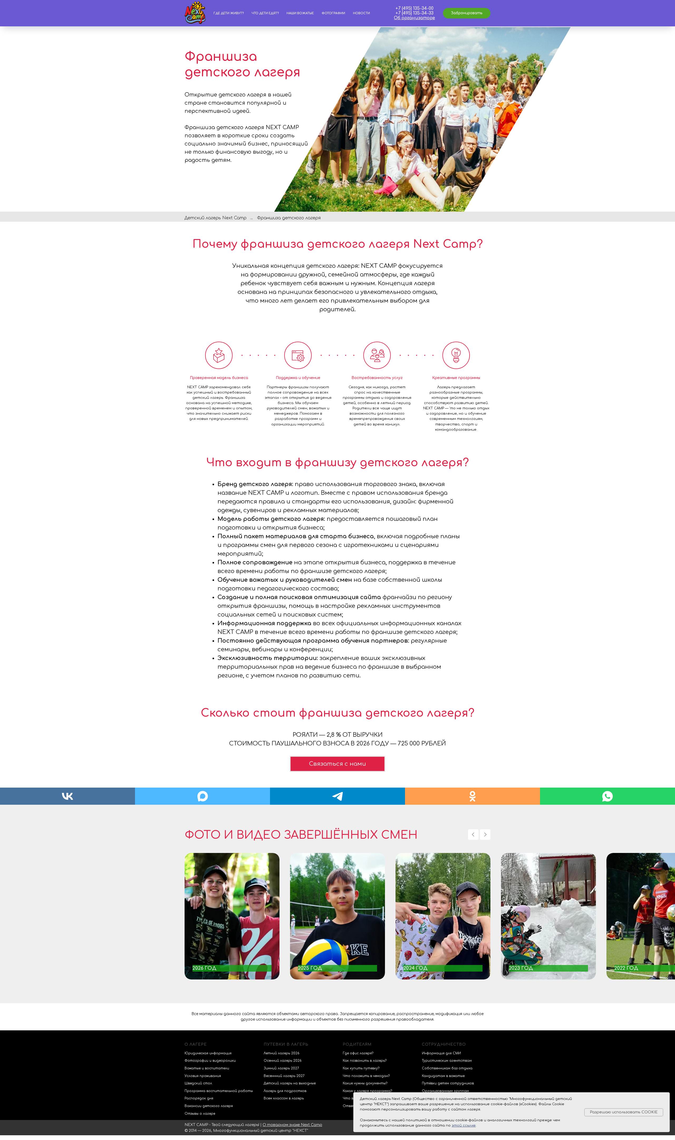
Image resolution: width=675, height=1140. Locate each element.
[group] (232, 916)
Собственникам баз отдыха (447, 1068)
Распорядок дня (199, 1098)
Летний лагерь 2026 (282, 1053)
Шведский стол (198, 1083)
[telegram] (337, 796)
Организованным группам (445, 1091)
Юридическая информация (208, 1053)
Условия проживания (203, 1076)
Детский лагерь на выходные (290, 1083)
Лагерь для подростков (285, 1091)
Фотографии (333, 13)
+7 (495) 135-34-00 (414, 8)
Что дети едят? (265, 13)
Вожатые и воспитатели (207, 1068)
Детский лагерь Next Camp (216, 218)
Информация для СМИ (441, 1053)
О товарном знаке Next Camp (292, 1125)
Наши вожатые (300, 13)
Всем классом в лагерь (284, 1098)
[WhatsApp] (607, 796)
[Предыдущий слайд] (473, 834)
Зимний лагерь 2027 (281, 1068)
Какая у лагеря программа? (367, 1091)
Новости (361, 13)
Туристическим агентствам (447, 1061)
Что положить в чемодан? (366, 1076)
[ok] (472, 796)
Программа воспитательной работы (219, 1091)
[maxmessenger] (202, 796)
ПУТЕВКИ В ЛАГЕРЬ (286, 1044)
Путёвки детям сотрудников (448, 1083)
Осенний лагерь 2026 (283, 1061)
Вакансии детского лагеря (209, 1106)
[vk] (67, 796)
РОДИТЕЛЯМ (357, 1044)
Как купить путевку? (361, 1068)
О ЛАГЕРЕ (196, 1044)
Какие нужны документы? (365, 1083)
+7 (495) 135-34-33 (414, 13)
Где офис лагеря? (358, 1053)
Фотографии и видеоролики (210, 1061)
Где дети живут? (229, 13)
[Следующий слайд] (485, 834)
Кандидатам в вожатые (443, 1076)
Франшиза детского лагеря (289, 218)
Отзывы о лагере (200, 1113)
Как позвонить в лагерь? (365, 1061)
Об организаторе (414, 18)
